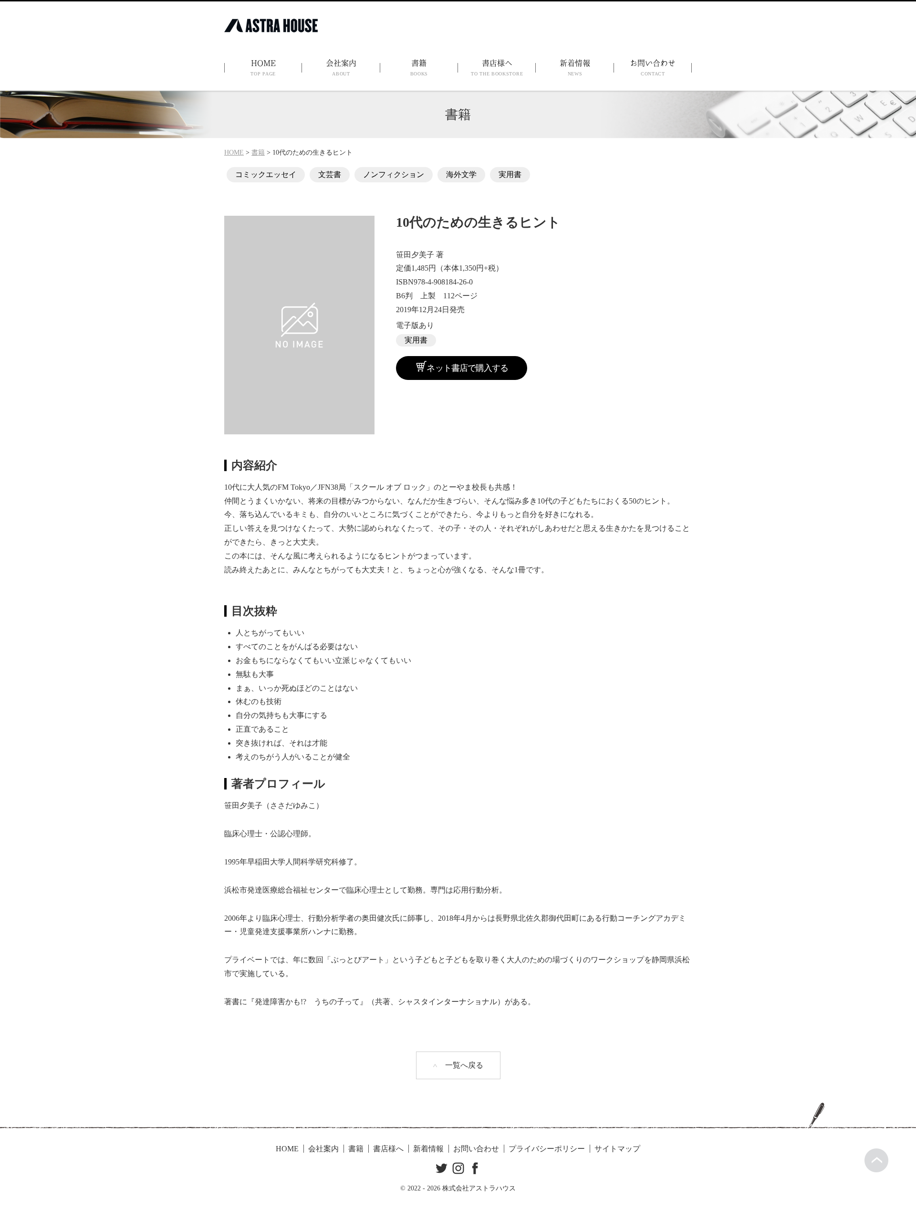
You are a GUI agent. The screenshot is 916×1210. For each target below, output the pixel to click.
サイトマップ (617, 1149)
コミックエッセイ (265, 174)
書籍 (419, 67)
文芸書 (329, 174)
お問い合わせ (653, 67)
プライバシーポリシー (547, 1149)
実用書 (510, 174)
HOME (263, 67)
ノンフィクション (393, 174)
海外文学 (461, 174)
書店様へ (497, 67)
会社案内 (341, 67)
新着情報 (575, 67)
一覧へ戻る (464, 1065)
